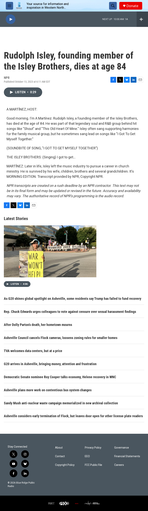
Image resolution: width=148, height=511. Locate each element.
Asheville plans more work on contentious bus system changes (48, 390)
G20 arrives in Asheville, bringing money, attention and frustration (50, 364)
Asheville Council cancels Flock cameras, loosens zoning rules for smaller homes (60, 338)
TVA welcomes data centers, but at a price (33, 351)
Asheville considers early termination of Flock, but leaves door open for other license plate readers (73, 416)
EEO (87, 456)
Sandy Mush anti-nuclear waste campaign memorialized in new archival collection (61, 403)
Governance (121, 447)
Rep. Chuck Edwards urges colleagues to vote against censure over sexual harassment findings (70, 312)
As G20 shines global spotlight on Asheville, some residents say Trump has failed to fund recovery (72, 299)
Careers (119, 465)
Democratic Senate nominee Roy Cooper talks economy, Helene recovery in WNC (60, 377)
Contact (60, 456)
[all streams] (142, 19)
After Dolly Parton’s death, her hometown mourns (38, 325)
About (59, 447)
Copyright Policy (65, 465)
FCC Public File (93, 465)
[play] (11, 19)
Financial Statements (127, 456)
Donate (132, 6)
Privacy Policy (93, 447)
